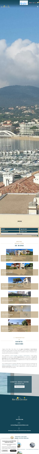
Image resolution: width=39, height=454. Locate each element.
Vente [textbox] (3, 229)
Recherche (19, 234)
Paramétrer (5, 450)
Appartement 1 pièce (7, 327)
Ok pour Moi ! (13, 450)
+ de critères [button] (34, 235)
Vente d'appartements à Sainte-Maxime (32, 449)
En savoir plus (19, 386)
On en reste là (12, 440)
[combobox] (10, 229)
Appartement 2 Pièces (7, 257)
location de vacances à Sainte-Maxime (10, 364)
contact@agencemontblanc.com (19, 425)
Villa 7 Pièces (7, 285)
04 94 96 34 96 (19, 419)
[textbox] (28, 229)
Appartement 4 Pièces (7, 271)
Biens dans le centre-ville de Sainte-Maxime (18, 449)
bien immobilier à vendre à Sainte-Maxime (20, 355)
